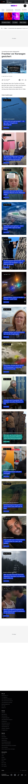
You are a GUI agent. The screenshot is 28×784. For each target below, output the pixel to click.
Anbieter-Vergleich (6, 728)
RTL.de (3, 693)
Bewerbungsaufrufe (6, 704)
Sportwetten (4, 714)
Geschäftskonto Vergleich (7, 719)
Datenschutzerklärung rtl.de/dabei (9, 745)
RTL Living (4, 764)
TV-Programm (4, 697)
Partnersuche (4, 716)
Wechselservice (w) (6, 723)
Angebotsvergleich (6, 724)
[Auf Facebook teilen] (19, 80)
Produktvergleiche (5, 717)
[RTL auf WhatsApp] (25, 775)
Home (3, 770)
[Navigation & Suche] (25, 5)
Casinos (3, 712)
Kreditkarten (4, 721)
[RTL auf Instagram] (15, 775)
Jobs (3, 755)
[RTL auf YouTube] (22, 775)
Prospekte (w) (4, 730)
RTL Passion (4, 766)
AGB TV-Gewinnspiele (6, 743)
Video (5, 28)
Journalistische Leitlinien (7, 702)
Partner (3, 710)
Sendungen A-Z (5, 695)
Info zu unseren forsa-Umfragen (8, 749)
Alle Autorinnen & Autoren (7, 700)
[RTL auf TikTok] (18, 775)
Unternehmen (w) (5, 726)
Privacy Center (5, 738)
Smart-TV (4, 707)
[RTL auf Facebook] (11, 775)
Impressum (4, 736)
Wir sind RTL (4, 752)
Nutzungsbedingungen (6, 742)
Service (3, 733)
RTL (2, 28)
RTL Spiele (4, 759)
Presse (3, 757)
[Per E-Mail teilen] (22, 80)
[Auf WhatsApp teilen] (25, 80)
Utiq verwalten (5, 747)
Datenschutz (4, 740)
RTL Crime (4, 762)
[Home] (14, 5)
